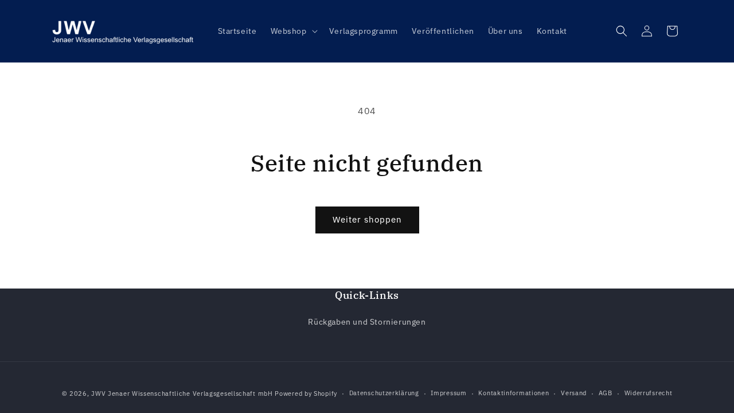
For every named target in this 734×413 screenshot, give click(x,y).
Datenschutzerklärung (384, 393)
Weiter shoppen (367, 219)
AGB (605, 393)
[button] (293, 31)
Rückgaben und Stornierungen (366, 322)
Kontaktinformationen (513, 393)
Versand (574, 393)
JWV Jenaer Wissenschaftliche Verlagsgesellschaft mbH (181, 393)
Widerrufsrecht (648, 393)
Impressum (448, 393)
